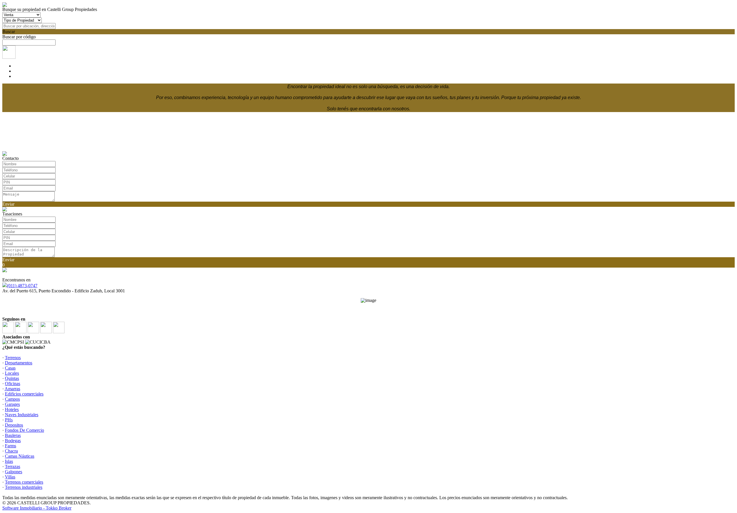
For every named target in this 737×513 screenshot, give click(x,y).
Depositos (14, 425)
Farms (10, 445)
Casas (10, 368)
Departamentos (18, 362)
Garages (12, 404)
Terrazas (12, 466)
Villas (10, 476)
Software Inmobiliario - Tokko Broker (36, 508)
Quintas (12, 378)
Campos (12, 399)
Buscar (8, 31)
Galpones (13, 471)
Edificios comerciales (24, 393)
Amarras (12, 388)
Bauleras (13, 435)
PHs (9, 419)
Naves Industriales (21, 414)
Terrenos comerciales (24, 482)
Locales (12, 373)
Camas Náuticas (19, 456)
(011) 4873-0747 (22, 285)
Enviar (8, 204)
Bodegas (13, 440)
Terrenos (13, 357)
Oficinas (12, 383)
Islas (9, 461)
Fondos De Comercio (24, 430)
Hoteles (12, 409)
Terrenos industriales (23, 487)
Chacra (11, 450)
